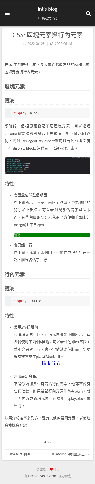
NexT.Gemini (48, 476)
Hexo (32, 476)
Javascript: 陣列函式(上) (69, 454)
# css (47, 442)
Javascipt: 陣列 (20, 454)
